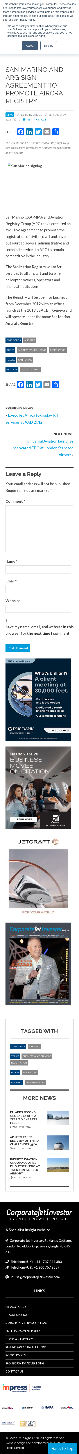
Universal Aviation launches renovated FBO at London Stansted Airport (43, 448)
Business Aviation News (32, 350)
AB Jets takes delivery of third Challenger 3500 (24, 1140)
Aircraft (29, 340)
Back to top (63, 1448)
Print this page (36, 119)
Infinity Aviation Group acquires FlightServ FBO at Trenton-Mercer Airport (25, 1166)
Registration (58, 350)
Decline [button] (48, 45)
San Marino (25, 360)
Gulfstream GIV (30, 369)
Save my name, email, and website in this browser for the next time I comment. (39, 630)
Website (12, 600)
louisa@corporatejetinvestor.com (35, 1277)
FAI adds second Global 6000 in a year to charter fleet (24, 1118)
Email (11, 581)
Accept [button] (30, 45)
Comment (15, 501)
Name (11, 561)
